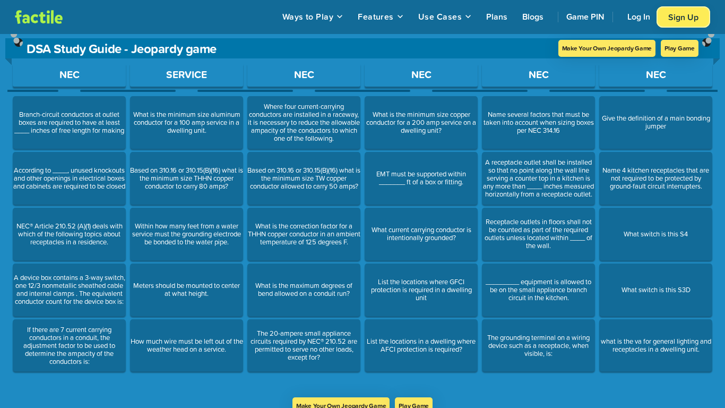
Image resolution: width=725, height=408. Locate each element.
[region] (362, 215)
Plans (496, 16)
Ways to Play (308, 16)
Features (376, 16)
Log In (638, 16)
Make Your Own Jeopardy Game (607, 48)
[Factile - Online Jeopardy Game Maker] (39, 17)
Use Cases (440, 16)
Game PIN (585, 16)
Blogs (532, 16)
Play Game (679, 48)
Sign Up (683, 17)
